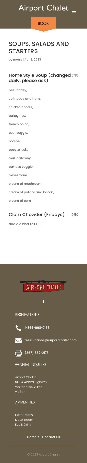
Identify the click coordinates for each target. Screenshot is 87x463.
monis (17, 59)
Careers (33, 437)
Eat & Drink (23, 424)
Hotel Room (24, 415)
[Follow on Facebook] (43, 301)
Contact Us (51, 437)
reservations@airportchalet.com (51, 340)
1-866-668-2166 (37, 328)
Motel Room (24, 419)
